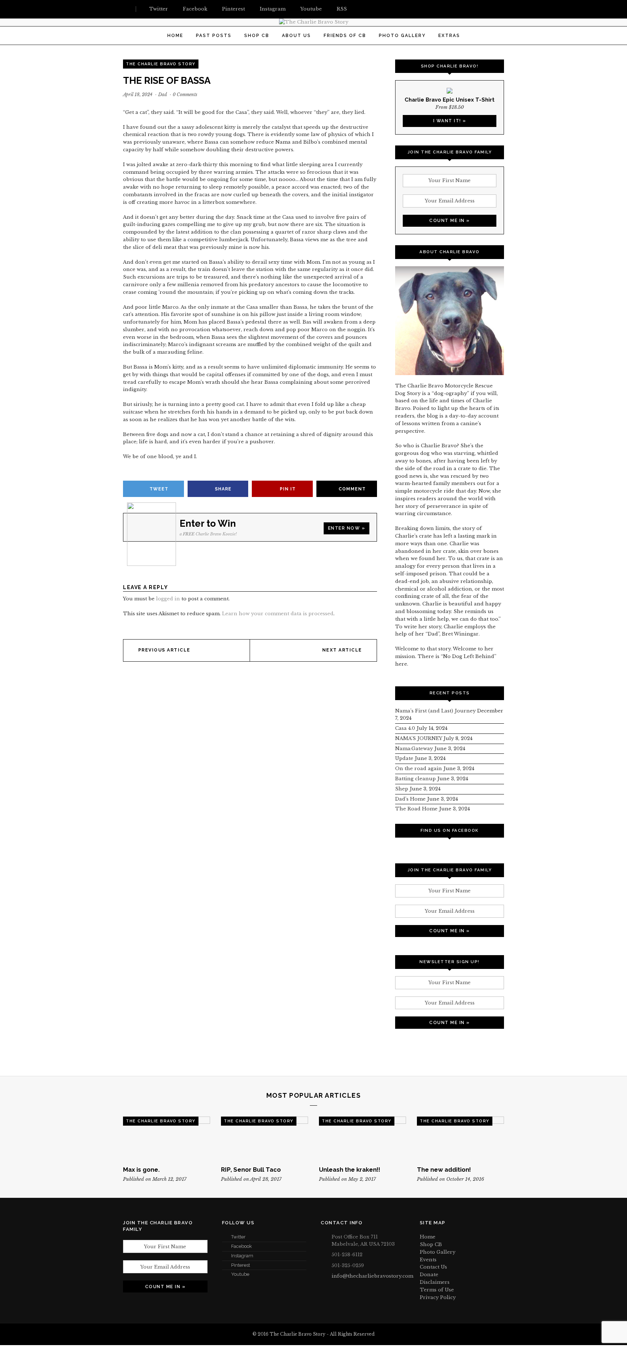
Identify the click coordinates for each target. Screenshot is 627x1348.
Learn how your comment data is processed (277, 614)
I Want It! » (449, 120)
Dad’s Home (410, 799)
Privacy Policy (438, 1297)
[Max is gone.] (166, 1138)
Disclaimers (435, 1282)
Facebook (241, 1246)
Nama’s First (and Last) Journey (435, 711)
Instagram (242, 1255)
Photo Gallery (402, 35)
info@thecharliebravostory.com (372, 1276)
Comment (352, 489)
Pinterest (240, 1265)
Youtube (240, 1274)
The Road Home (416, 809)
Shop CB (256, 35)
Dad (162, 94)
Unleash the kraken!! (349, 1169)
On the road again (418, 768)
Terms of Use (437, 1290)
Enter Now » (346, 528)
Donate (429, 1274)
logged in (168, 599)
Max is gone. (141, 1169)
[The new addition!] (460, 1138)
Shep (401, 789)
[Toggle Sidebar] (126, 9)
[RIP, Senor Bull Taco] (264, 1138)
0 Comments (185, 94)
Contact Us (433, 1267)
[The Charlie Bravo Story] (313, 22)
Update (404, 758)
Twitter (238, 1237)
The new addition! (444, 1169)
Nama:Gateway (414, 748)
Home (175, 35)
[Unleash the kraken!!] (362, 1138)
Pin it (288, 489)
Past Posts (213, 35)
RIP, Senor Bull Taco (251, 1169)
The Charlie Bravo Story (161, 64)
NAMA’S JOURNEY (418, 738)
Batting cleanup (415, 779)
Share (223, 489)
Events (428, 1260)
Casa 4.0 (405, 728)
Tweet (158, 489)
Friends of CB (345, 35)
